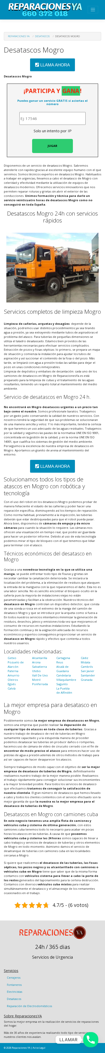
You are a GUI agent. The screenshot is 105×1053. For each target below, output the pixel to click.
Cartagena (63, 658)
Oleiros (13, 680)
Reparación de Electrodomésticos (29, 1006)
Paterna (13, 671)
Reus (59, 662)
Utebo (36, 671)
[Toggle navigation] (93, 9)
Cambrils (87, 667)
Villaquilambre (66, 680)
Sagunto (62, 684)
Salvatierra (39, 667)
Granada (87, 680)
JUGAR (52, 146)
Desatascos (42, 36)
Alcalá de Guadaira (62, 669)
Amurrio (13, 675)
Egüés (12, 684)
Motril (36, 680)
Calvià (12, 688)
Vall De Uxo (40, 675)
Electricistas (14, 992)
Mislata (85, 662)
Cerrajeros (13, 977)
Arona (36, 662)
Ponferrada (40, 684)
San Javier (87, 671)
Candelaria (63, 675)
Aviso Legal (39, 1047)
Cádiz (84, 658)
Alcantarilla (39, 658)
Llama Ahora (54, 65)
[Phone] (91, 1040)
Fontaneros (14, 985)
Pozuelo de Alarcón (16, 664)
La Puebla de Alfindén (64, 690)
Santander (88, 675)
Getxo (12, 658)
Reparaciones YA (19, 36)
